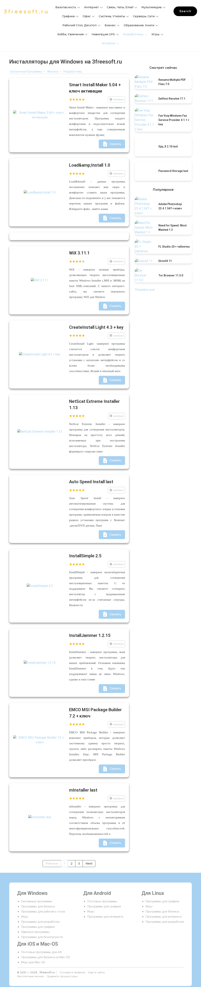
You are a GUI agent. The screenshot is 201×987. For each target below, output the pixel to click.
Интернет (91, 7)
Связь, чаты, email (120, 7)
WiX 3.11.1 (79, 253)
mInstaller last (83, 790)
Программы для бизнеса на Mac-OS (45, 957)
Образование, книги (139, 25)
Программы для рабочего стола (43, 911)
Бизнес (110, 25)
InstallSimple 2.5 (85, 555)
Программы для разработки (40, 921)
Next (89, 863)
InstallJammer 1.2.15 (90, 635)
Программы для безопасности (42, 937)
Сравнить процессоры (62, 976)
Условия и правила (72, 972)
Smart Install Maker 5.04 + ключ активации (95, 88)
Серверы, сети (144, 16)
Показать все (145, 289)
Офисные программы (35, 932)
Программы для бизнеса (38, 906)
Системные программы (36, 901)
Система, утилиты (112, 16)
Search (185, 11)
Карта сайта (96, 972)
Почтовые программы (102, 901)
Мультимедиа (151, 7)
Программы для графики (38, 927)
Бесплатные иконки (30, 976)
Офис (87, 16)
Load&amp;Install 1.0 (89, 165)
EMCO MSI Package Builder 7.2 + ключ (95, 712)
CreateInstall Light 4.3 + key (96, 327)
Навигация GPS (103, 34)
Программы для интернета (105, 916)
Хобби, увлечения (70, 34)
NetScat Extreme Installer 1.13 (94, 404)
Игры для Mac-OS (33, 962)
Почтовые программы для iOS (41, 952)
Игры (155, 34)
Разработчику (133, 34)
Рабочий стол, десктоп (79, 25)
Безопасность (65, 7)
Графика (68, 16)
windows (108, 43)
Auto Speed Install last (91, 481)
